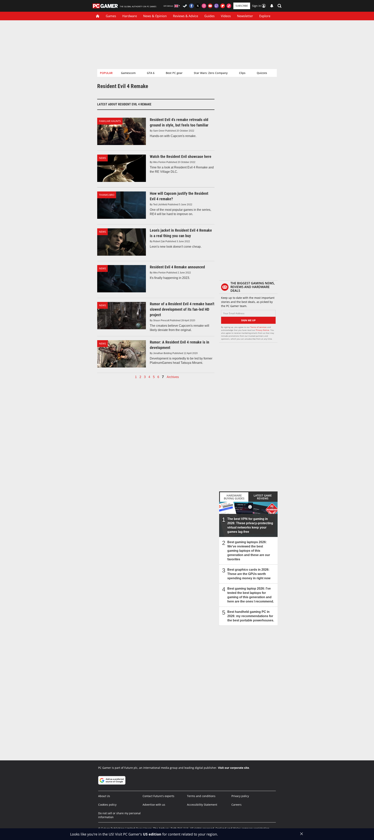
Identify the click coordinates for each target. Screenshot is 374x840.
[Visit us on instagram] (204, 6)
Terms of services (258, 327)
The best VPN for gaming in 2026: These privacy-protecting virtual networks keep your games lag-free (250, 525)
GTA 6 (150, 73)
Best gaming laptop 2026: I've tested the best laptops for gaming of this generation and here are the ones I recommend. (250, 595)
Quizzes (262, 73)
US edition (152, 834)
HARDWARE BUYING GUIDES (234, 497)
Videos (226, 16)
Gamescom (128, 73)
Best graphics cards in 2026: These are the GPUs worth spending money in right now (248, 574)
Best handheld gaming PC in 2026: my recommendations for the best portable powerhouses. (250, 616)
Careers (236, 804)
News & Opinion (155, 16)
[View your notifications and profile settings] (272, 6)
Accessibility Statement (202, 804)
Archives (173, 377)
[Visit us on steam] (185, 6)
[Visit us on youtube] (210, 6)
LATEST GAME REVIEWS (263, 497)
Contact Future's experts (158, 796)
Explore (264, 16)
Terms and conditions (201, 796)
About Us (104, 796)
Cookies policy (107, 804)
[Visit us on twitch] (216, 6)
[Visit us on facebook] (191, 6)
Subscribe (242, 5)
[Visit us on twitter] (197, 6)
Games (111, 16)
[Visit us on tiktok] (229, 6)
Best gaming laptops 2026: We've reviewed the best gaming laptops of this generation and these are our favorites (248, 550)
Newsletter (245, 16)
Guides (209, 16)
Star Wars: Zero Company (211, 73)
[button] (279, 6)
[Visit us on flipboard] (222, 6)
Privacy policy (240, 796)
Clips (242, 73)
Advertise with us (154, 804)
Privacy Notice (262, 330)
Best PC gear (174, 73)
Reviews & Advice (185, 16)
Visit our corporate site (233, 768)
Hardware (129, 16)
